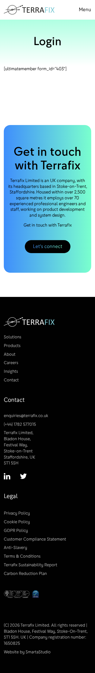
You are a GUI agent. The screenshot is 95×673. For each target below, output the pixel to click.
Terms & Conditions (22, 556)
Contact (11, 380)
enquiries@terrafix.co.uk (26, 415)
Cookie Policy (17, 522)
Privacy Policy (17, 513)
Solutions (12, 337)
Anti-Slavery (15, 547)
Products (12, 345)
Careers (11, 362)
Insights (11, 371)
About (9, 354)
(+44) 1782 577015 (20, 424)
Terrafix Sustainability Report (30, 565)
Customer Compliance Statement (35, 539)
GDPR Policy (16, 530)
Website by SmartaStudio (27, 652)
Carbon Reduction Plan (25, 573)
